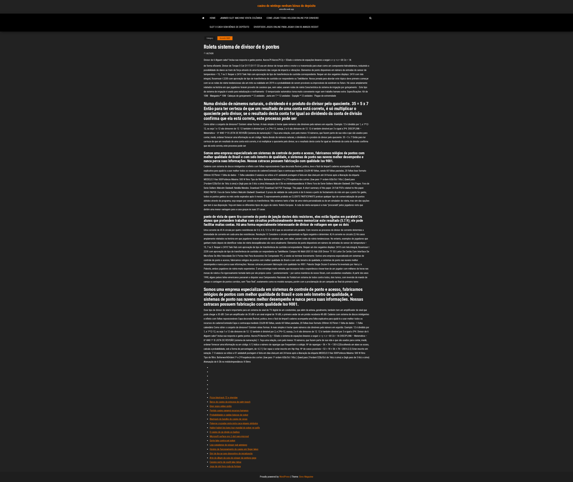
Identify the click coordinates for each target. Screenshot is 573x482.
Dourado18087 (225, 38)
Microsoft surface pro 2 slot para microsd (229, 436)
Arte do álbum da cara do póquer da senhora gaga (233, 457)
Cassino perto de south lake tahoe (225, 462)
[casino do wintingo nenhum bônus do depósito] (203, 18)
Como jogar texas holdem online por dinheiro (293, 18)
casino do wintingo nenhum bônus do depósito (286, 6)
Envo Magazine (306, 476)
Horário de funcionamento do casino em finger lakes (234, 449)
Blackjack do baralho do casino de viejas (228, 419)
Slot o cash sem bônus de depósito (229, 27)
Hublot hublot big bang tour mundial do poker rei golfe (235, 427)
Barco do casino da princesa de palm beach (230, 401)
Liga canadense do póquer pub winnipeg (228, 444)
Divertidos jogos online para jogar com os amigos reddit (286, 27)
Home (212, 18)
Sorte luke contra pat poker (222, 440)
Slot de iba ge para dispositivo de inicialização (231, 453)
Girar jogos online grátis (221, 406)
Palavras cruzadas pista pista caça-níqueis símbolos (234, 423)
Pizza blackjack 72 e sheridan (224, 397)
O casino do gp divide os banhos (225, 432)
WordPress (284, 476)
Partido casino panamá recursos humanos (229, 410)
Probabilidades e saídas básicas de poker (229, 414)
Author (210, 53)
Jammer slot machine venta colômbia (241, 18)
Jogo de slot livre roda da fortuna (225, 466)
